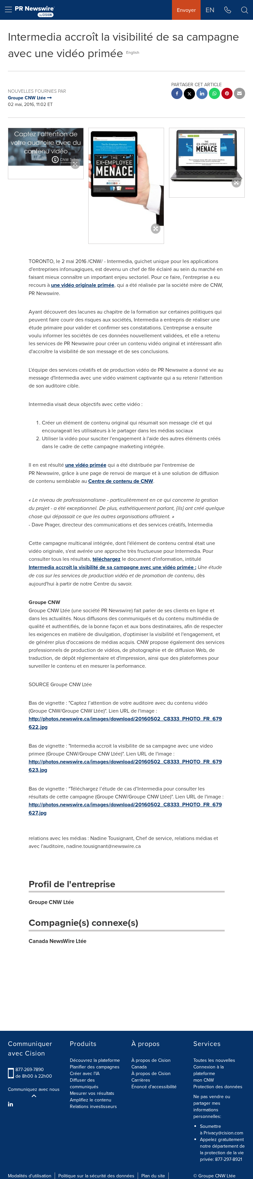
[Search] (244, 10)
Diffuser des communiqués (84, 1083)
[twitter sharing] (189, 94)
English (132, 52)
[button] (45, 147)
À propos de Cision (151, 1073)
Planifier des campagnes (95, 1066)
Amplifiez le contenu (90, 1099)
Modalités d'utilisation (29, 1175)
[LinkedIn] (11, 1104)
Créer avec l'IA (84, 1073)
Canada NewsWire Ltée (57, 941)
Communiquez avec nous (34, 1089)
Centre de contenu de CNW (120, 481)
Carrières (140, 1080)
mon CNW (203, 1080)
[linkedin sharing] (202, 94)
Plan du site (153, 1175)
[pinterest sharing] (227, 94)
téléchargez (107, 559)
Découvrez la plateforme (95, 1060)
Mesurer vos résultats (92, 1093)
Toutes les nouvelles (214, 1060)
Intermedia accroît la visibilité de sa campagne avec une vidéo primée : (112, 567)
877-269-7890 (29, 1069)
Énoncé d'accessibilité (154, 1086)
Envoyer (186, 10)
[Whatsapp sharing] (214, 94)
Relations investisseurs (93, 1106)
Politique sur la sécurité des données (96, 1175)
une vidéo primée (85, 465)
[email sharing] (239, 94)
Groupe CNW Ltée (51, 902)
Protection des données (217, 1086)
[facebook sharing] (177, 94)
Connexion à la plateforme (208, 1070)
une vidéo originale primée (82, 285)
